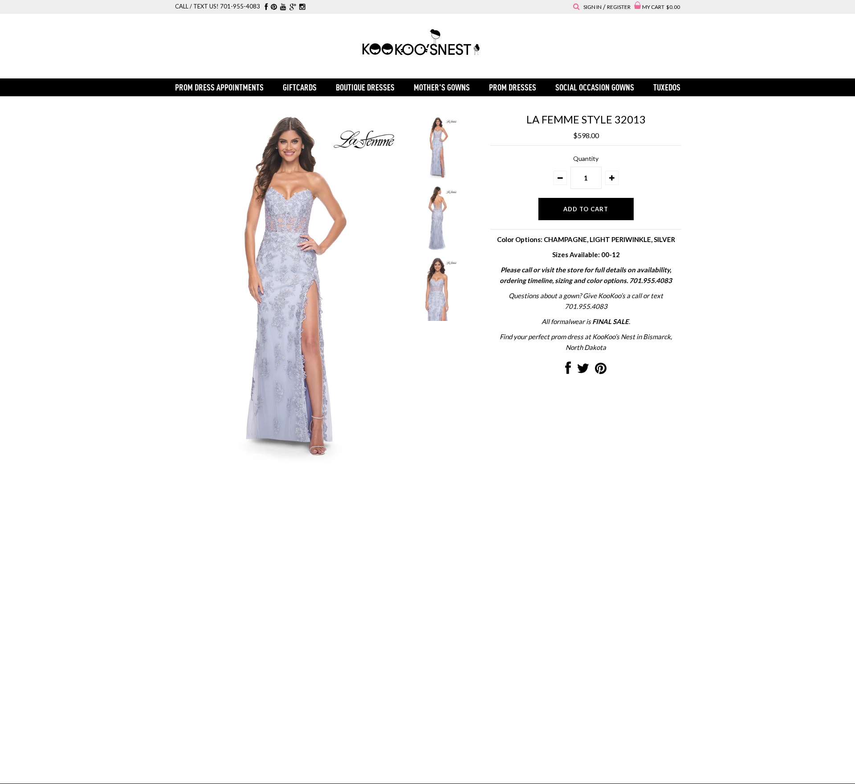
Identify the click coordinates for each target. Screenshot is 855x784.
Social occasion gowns (594, 87)
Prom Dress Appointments (219, 87)
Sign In (592, 7)
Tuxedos (666, 87)
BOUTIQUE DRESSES (365, 87)
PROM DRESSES (512, 87)
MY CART (661, 7)
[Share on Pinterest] (601, 370)
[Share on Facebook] (568, 370)
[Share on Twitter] (583, 370)
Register (619, 7)
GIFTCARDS (300, 87)
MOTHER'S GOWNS (442, 87)
